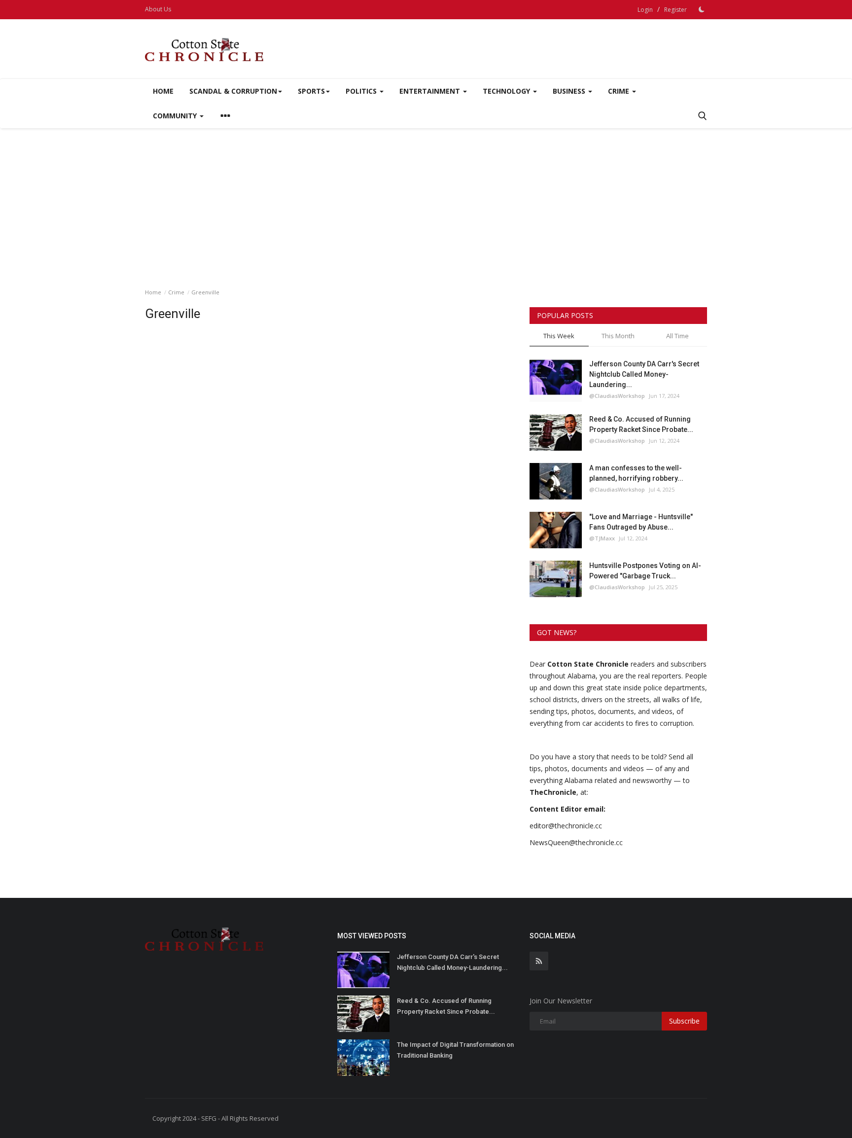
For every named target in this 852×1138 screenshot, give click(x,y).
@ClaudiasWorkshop (617, 395)
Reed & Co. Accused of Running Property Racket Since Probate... (641, 424)
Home (163, 91)
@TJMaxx (602, 538)
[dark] (701, 9)
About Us (158, 9)
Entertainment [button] (430, 91)
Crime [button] (619, 91)
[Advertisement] (426, 202)
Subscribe (684, 1021)
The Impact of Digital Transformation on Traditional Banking (455, 1050)
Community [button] (176, 115)
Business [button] (570, 91)
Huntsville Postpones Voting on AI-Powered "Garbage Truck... (645, 571)
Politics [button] (362, 91)
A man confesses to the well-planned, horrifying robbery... (636, 473)
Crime (176, 292)
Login (645, 9)
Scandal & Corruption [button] (233, 91)
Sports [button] (311, 91)
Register (675, 9)
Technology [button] (507, 91)
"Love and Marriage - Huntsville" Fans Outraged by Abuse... (641, 522)
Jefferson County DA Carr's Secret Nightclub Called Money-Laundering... (644, 374)
